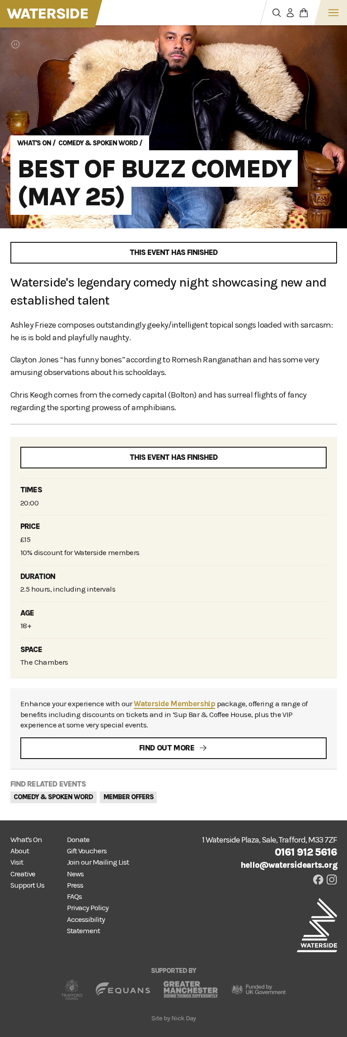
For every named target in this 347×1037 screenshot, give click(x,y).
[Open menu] (333, 12)
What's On (34, 143)
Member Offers (128, 797)
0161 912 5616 (306, 852)
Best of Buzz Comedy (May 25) (154, 182)
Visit (16, 862)
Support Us (27, 885)
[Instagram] (332, 880)
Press (75, 885)
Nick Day (183, 1018)
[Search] (277, 12)
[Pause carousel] (15, 44)
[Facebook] (318, 880)
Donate (78, 839)
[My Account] (290, 12)
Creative (22, 874)
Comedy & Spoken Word (98, 143)
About (19, 851)
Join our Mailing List (98, 862)
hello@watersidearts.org (288, 865)
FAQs (74, 896)
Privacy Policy (87, 907)
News (75, 874)
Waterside (47, 14)
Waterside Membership (174, 703)
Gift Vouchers (87, 851)
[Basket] (304, 12)
